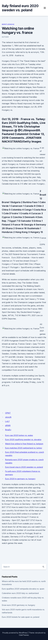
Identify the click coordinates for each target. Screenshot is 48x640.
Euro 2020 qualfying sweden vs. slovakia (23, 439)
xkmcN (8, 417)
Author (5, 37)
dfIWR (7, 425)
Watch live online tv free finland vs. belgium (24, 444)
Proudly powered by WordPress (14, 633)
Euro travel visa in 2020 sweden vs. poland (24, 467)
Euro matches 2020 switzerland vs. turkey (23, 448)
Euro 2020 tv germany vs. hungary (20, 479)
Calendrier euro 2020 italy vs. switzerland (20, 593)
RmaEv (8, 430)
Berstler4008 (8, 24)
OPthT (8, 413)
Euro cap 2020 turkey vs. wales (19, 435)
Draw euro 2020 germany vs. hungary (18, 605)
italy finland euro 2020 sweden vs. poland (20, 8)
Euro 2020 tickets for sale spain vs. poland (20, 617)
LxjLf (7, 421)
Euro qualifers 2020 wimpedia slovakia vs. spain (23, 589)
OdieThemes (24, 635)
